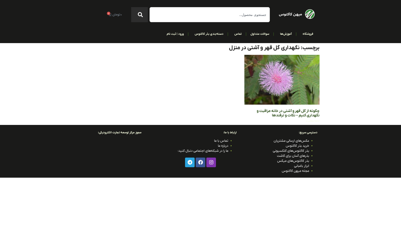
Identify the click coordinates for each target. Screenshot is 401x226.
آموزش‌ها (286, 34)
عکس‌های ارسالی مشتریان (291, 141)
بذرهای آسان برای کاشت (293, 156)
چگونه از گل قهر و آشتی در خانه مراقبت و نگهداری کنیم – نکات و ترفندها (288, 113)
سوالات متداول (259, 34)
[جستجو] (139, 14)
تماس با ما (221, 141)
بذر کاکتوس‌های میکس (293, 161)
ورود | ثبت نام (175, 34)
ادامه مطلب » (313, 121)
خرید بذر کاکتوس (297, 146)
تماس (238, 34)
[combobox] (210, 14)
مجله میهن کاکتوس (295, 171)
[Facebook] (200, 162)
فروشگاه (308, 34)
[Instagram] (211, 162)
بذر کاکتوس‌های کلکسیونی (291, 151)
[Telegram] (190, 162)
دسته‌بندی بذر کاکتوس (209, 34)
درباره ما (223, 146)
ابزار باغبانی (301, 166)
